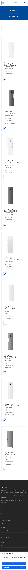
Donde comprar (4, 527)
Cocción (3, 549)
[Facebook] (3, 507)
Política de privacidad (5, 534)
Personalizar (6, 567)
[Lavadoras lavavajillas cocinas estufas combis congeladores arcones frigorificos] (14, 3)
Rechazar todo (20, 567)
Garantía (3, 513)
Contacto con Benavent (6, 531)
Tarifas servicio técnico (6, 520)
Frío (2, 546)
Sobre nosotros (4, 524)
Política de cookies (5, 537)
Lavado (2, 542)
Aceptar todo (14, 564)
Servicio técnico (4, 517)
